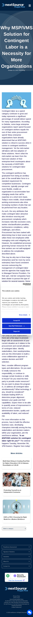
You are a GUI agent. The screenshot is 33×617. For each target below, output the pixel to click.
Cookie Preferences (16, 607)
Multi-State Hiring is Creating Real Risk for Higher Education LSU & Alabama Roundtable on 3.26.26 (16, 463)
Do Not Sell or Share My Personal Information (16, 601)
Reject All (16, 331)
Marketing (22, 70)
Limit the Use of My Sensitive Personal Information (16, 602)
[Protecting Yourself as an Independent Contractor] (16, 479)
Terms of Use (16, 597)
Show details (23, 315)
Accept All (16, 320)
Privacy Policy (16, 596)
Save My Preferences (15, 326)
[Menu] (29, 5)
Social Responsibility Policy (16, 599)
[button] (29, 547)
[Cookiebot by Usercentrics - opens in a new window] (23, 284)
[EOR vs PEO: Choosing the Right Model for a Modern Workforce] (16, 506)
